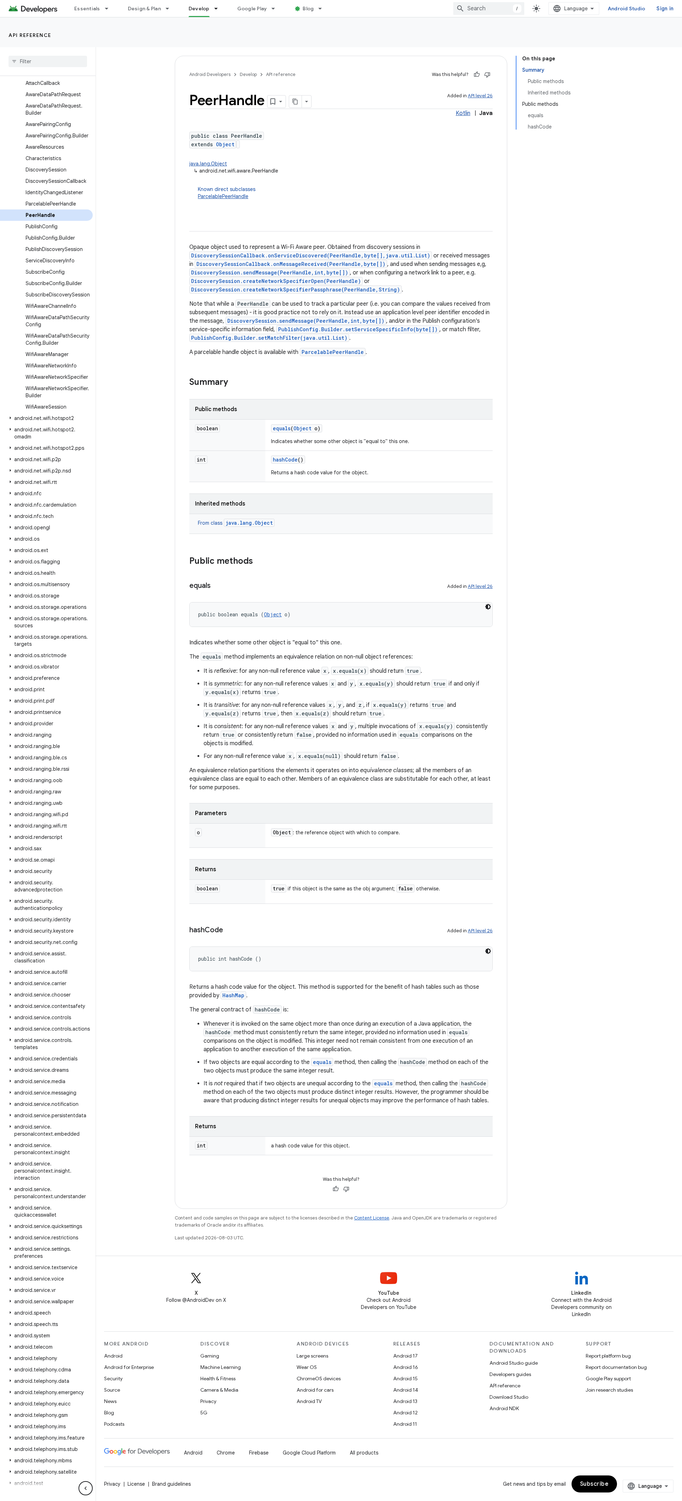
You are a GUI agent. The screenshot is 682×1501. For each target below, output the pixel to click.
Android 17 (405, 1356)
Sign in (664, 8)
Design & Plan (144, 8)
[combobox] (488, 8)
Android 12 (405, 1412)
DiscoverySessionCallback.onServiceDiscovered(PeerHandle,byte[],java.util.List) (310, 255)
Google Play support (608, 1378)
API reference (30, 35)
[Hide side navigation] (86, 1488)
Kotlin (463, 113)
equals (282, 428)
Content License (371, 1218)
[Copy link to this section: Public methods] (260, 561)
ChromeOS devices (319, 1378)
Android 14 (405, 1390)
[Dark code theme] (488, 606)
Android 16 (405, 1367)
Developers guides (510, 1374)
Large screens (312, 1356)
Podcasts (114, 1424)
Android (113, 1356)
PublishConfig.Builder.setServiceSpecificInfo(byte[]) (358, 329)
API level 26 (480, 96)
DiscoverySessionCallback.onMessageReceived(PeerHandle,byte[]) (290, 264)
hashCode (285, 459)
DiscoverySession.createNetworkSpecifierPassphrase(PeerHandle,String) (295, 289)
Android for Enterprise (129, 1367)
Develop (199, 8)
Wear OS (307, 1367)
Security (113, 1378)
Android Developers (210, 74)
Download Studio (508, 1397)
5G (203, 1412)
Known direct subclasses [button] (226, 193)
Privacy (208, 1401)
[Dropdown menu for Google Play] (276, 8)
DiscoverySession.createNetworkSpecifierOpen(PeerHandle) (276, 281)
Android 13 (405, 1401)
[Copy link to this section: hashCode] (230, 930)
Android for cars (315, 1390)
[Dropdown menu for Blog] (323, 8)
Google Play (252, 8)
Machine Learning (220, 1367)
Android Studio (626, 8)
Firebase (259, 1453)
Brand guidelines (171, 1484)
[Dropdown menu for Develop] (219, 8)
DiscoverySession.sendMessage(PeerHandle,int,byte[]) (269, 272)
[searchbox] (48, 61)
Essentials (87, 8)
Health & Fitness (218, 1378)
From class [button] (235, 523)
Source (112, 1390)
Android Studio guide (513, 1363)
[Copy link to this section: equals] (218, 586)
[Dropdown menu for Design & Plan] (170, 8)
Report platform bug (608, 1356)
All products (364, 1453)
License (136, 1484)
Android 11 (405, 1424)
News (110, 1401)
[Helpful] (476, 74)
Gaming (209, 1356)
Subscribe (594, 1484)
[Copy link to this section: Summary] (235, 382)
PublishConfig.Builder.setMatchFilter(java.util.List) (269, 337)
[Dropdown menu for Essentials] (109, 8)
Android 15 (405, 1378)
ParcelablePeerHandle (223, 196)
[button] (46, 418)
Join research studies (609, 1390)
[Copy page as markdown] (295, 101)
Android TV (309, 1401)
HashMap (233, 995)
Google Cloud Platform (309, 1453)
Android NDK (504, 1408)
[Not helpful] (487, 74)
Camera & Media (219, 1390)
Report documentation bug (616, 1367)
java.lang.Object (208, 163)
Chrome (226, 1453)
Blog (308, 8)
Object (225, 144)
